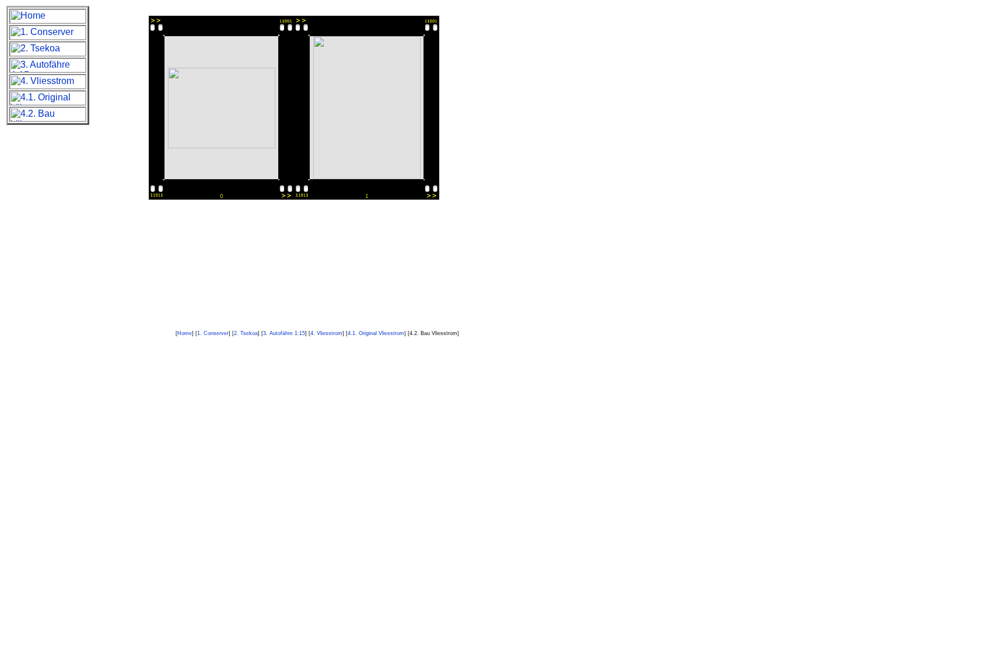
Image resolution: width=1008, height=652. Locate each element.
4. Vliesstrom (326, 333)
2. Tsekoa (246, 333)
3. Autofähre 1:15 (284, 333)
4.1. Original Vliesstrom (376, 333)
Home (184, 333)
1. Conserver (213, 333)
